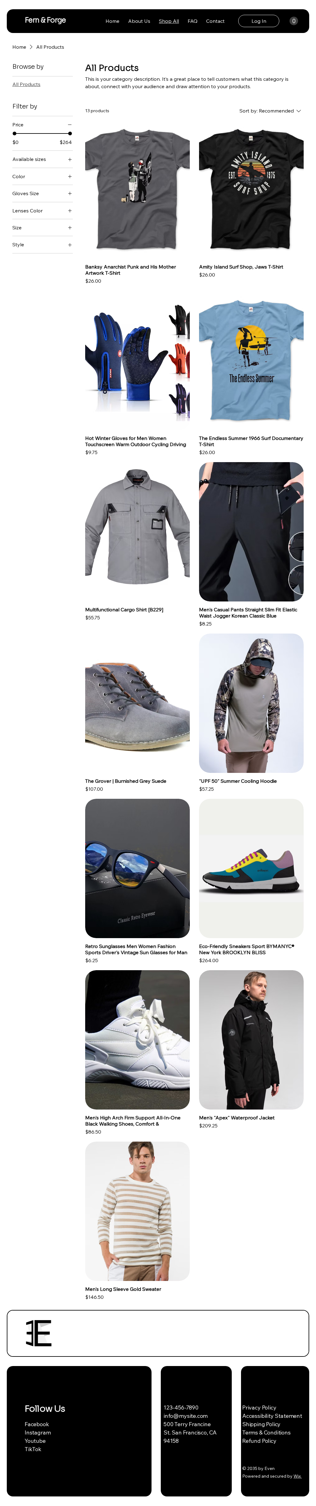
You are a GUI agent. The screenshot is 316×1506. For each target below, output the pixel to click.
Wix (297, 1476)
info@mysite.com (186, 1415)
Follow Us (45, 1408)
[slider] (14, 133)
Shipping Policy (261, 1424)
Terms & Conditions (266, 1432)
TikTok (33, 1449)
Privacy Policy (259, 1407)
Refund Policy (259, 1440)
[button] (293, 21)
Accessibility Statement (272, 1415)
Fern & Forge (45, 20)
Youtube (35, 1440)
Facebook (37, 1424)
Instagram (38, 1432)
